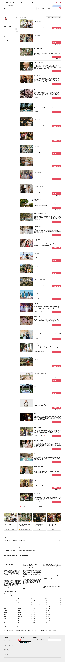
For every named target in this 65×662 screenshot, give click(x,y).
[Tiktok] (43, 639)
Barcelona (5, 598)
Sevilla (34, 600)
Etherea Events (37, 239)
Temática (6, 38)
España (51, 639)
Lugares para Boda (20, 2)
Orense (19, 614)
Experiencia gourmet (8, 524)
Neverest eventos (37, 427)
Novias (30, 2)
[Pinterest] (38, 639)
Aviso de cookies (6, 644)
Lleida (34, 612)
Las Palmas (34, 602)
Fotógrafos (22, 630)
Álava (34, 618)
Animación (50, 630)
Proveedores (26, 2)
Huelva (34, 610)
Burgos (49, 614)
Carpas (46, 630)
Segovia (34, 616)
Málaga (49, 598)
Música (29, 630)
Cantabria (49, 606)
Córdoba (5, 608)
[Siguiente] (61, 522)
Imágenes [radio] (54, 17)
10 (37, 506)
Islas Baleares (6, 600)
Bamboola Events (37, 199)
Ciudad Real (20, 612)
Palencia (49, 618)
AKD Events (36, 385)
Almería (34, 608)
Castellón (19, 608)
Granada (5, 604)
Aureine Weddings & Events (39, 399)
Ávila (48, 616)
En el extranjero (7, 42)
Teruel (34, 622)
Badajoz (19, 610)
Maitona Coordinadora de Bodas (40, 185)
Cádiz (19, 602)
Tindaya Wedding (37, 19)
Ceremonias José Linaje (38, 62)
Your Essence (36, 103)
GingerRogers (36, 413)
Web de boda (6, 654)
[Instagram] (40, 639)
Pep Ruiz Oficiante (37, 252)
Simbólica (6, 36)
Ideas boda (37, 2)
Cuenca (49, 620)
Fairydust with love (37, 170)
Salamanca (49, 612)
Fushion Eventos (37, 277)
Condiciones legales (7, 640)
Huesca (5, 620)
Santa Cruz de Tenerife (36, 604)
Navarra (5, 614)
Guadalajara (20, 616)
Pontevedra (5, 602)
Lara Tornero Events (38, 48)
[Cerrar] (17, 17)
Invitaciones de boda (10, 630)
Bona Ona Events (37, 316)
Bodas (5, 5)
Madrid (19, 598)
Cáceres (5, 616)
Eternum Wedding (37, 343)
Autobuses (38, 630)
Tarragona (19, 604)
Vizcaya (34, 606)
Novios (33, 2)
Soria (4, 622)
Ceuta (19, 622)
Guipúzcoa (5, 610)
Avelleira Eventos (37, 303)
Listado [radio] (49, 17)
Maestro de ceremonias (7, 593)
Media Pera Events (37, 357)
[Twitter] (36, 639)
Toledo (49, 608)
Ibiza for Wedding (37, 290)
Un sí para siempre (37, 226)
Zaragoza (5, 606)
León (19, 620)
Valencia (34, 598)
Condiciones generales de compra (9, 641)
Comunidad (42, 2)
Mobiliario (42, 630)
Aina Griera (36, 89)
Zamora (34, 620)
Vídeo (26, 630)
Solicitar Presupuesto (56, 28)
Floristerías (54, 630)
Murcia (49, 602)
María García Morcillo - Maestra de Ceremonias (43, 145)
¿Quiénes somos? (6, 650)
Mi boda (14, 2)
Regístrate (59, 2)
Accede (56, 2)
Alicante (19, 600)
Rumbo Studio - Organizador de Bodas (41, 117)
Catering (5, 630)
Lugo (19, 618)
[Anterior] (4, 522)
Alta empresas (6, 649)
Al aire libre (6, 40)
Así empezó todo (37, 493)
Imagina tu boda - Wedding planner (40, 213)
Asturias (19, 606)
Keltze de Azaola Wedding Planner (40, 466)
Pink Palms (36, 453)
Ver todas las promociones (32, 532)
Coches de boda (33, 630)
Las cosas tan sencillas (38, 265)
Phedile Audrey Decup (38, 132)
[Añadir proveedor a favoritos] (31, 20)
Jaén (48, 610)
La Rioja (5, 618)
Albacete (34, 614)
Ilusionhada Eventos (38, 479)
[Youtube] (41, 639)
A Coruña (49, 604)
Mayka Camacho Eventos (39, 34)
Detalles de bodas (17, 630)
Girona (49, 600)
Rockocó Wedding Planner (39, 75)
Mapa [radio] (59, 17)
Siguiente (40, 506)
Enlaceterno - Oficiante (38, 440)
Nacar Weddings (37, 158)
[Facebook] (34, 639)
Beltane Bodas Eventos (38, 372)
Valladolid (5, 612)
